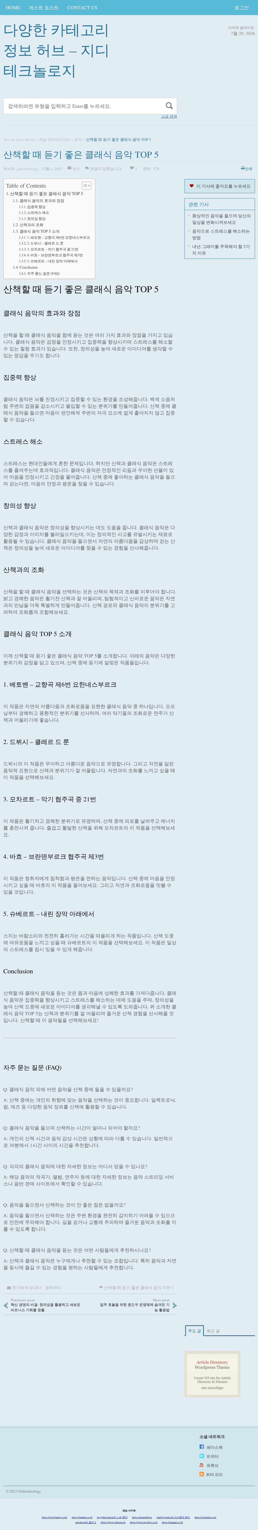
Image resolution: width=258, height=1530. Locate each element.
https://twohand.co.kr (205, 1517)
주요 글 (194, 1330)
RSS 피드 (215, 1474)
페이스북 (215, 1447)
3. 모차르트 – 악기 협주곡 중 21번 (52, 249)
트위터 (213, 1456)
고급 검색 (169, 116)
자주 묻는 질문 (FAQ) (43, 273)
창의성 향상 (36, 218)
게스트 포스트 (44, 7)
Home (13, 7)
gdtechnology (27, 168)
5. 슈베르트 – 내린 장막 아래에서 (52, 261)
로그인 (242, 7)
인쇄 (248, 168)
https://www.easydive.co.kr (143, 1522)
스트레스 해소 (38, 212)
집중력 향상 (36, 206)
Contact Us (82, 7)
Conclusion (29, 267)
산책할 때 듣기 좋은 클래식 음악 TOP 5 (46, 193)
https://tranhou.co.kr (82, 1517)
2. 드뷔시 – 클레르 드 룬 (45, 243)
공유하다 (53, 1287)
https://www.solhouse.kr (113, 1522)
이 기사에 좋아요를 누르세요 (223, 186)
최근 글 (213, 1330)
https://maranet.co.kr (172, 1522)
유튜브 (213, 1465)
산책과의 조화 (31, 224)
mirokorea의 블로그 (85, 1522)
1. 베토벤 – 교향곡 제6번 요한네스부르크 (58, 237)
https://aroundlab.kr (142, 1517)
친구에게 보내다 (26, 1287)
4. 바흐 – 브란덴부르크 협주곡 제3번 (55, 255)
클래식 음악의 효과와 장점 (42, 200)
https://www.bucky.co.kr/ (54, 1517)
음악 (78, 139)
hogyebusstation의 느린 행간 (112, 1517)
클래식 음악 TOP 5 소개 (39, 231)
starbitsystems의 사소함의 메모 (173, 1517)
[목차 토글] (84, 185)
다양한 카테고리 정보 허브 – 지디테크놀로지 (56, 50)
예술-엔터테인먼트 (54, 139)
